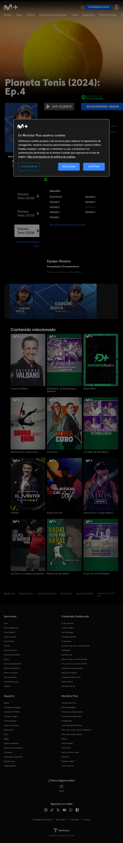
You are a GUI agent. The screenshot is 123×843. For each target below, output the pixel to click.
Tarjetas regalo (68, 761)
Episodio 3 (55, 212)
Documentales (10, 677)
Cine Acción (9, 641)
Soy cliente (62, 106)
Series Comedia (10, 673)
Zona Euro (52, 452)
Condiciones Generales (72, 716)
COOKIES (86, 819)
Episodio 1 (54, 217)
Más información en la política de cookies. (52, 156)
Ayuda (61, 791)
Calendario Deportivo (13, 757)
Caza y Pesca (67, 682)
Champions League (12, 707)
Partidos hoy (9, 761)
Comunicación (68, 766)
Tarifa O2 (66, 757)
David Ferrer (56, 196)
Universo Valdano (19, 388)
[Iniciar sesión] (116, 7)
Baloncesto (8, 730)
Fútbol (30, 15)
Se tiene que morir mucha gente (76, 646)
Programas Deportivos (71, 677)
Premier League (11, 716)
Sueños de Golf (54, 512)
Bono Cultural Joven (70, 752)
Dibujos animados (69, 673)
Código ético (67, 721)
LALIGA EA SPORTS (12, 712)
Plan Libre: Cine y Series (72, 734)
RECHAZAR (69, 166)
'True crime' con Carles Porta (74, 664)
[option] (22, 301)
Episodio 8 (90, 196)
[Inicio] (12, 7)
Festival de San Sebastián (72, 668)
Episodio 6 (90, 201)
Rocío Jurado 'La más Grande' (75, 659)
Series (8, 15)
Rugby (6, 739)
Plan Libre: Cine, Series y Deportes (76, 730)
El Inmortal (66, 641)
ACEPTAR (94, 166)
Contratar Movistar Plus (72, 725)
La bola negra (68, 628)
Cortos (7, 646)
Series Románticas (12, 668)
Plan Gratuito (108, 15)
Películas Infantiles (12, 655)
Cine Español (9, 632)
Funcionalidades (69, 707)
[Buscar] (82, 7)
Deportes (89, 15)
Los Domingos (67, 632)
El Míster (15, 512)
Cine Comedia (10, 637)
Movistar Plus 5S (68, 686)
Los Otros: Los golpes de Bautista (27, 573)
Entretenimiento (11, 682)
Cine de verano (10, 650)
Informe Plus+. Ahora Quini (24, 452)
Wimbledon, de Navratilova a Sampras (61, 389)
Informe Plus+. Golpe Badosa (98, 512)
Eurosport (8, 752)
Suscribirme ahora (98, 7)
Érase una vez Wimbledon (96, 573)
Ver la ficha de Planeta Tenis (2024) (67, 224)
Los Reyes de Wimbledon (96, 452)
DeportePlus (89, 388)
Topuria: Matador (11, 743)
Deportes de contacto (13, 748)
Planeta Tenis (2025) (26, 213)
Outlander (66, 650)
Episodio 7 (55, 201)
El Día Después (10, 721)
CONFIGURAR (29, 166)
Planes (64, 739)
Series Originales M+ (12, 664)
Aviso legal (60, 819)
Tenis (75, 15)
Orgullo (7, 686)
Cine (19, 15)
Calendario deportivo (53, 15)
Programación (10, 766)
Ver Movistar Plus (69, 703)
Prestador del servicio (42, 819)
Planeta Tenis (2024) (26, 231)
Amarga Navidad (69, 637)
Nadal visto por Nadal (58, 573)
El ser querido (68, 623)
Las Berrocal (67, 655)
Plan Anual (66, 748)
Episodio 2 (90, 212)
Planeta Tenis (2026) (26, 196)
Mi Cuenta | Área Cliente (72, 712)
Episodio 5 (55, 207)
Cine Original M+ (11, 628)
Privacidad (74, 819)
